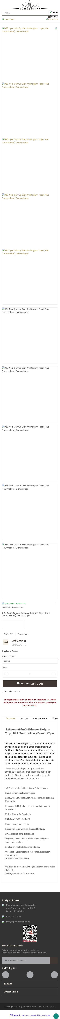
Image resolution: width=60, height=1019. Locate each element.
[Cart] (52, 19)
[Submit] (54, 960)
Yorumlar (24, 718)
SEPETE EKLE (37, 683)
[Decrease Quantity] (6, 674)
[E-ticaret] (29, 1015)
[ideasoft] (15, 1015)
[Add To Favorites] (11, 691)
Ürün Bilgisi (10, 718)
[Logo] (30, 5)
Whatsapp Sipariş (56, 1016)
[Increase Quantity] (53, 674)
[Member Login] (8, 19)
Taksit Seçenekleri (40, 718)
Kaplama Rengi (8, 656)
